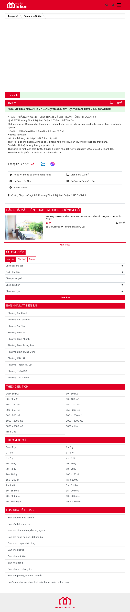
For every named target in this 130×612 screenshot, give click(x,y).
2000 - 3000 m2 (74, 420)
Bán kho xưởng (16, 549)
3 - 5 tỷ (69, 452)
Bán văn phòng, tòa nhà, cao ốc (25, 575)
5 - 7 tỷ (9, 458)
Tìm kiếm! (65, 297)
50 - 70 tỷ (71, 469)
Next (119, 56)
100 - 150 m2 (13, 404)
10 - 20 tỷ (11, 463)
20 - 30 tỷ (71, 463)
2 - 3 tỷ (9, 452)
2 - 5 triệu (11, 485)
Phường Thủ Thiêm (18, 377)
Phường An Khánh (17, 313)
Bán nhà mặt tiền (32, 16)
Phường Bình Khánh (19, 339)
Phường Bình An (16, 332)
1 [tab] (64, 88)
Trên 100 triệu (73, 501)
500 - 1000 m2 (74, 415)
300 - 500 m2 (13, 415)
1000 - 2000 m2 (14, 420)
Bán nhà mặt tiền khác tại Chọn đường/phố (43, 210)
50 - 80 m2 (12, 399)
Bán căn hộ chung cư (19, 524)
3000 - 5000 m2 (14, 426)
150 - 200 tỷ (12, 479)
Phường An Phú (16, 326)
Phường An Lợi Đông (19, 319)
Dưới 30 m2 (12, 393)
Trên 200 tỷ (72, 479)
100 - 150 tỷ (72, 474)
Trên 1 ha (11, 431)
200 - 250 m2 (13, 410)
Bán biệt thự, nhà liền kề (21, 517)
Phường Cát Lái (16, 358)
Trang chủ (13, 16)
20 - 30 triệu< (13, 496)
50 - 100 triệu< (14, 501)
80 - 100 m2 (72, 399)
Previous (11, 56)
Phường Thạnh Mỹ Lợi (20, 364)
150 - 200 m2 (73, 404)
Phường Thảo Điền (18, 371)
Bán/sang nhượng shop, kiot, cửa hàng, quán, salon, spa (38, 582)
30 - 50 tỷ (11, 469)
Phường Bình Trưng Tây (21, 345)
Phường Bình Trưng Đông (22, 351)
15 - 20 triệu (72, 490)
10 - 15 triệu (12, 490)
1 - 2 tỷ (69, 447)
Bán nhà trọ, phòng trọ (20, 569)
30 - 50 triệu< (73, 496)
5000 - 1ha (72, 426)
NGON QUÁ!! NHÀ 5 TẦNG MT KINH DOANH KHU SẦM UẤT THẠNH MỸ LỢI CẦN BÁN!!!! (84, 217)
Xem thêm (65, 245)
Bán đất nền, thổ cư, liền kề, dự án (26, 530)
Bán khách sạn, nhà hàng (21, 543)
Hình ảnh (13, 95)
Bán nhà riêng (15, 562)
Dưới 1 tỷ (11, 447)
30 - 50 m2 (72, 393)
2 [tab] (67, 88)
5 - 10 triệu (72, 485)
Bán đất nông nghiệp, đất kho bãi (25, 537)
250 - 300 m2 (73, 410)
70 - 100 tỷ (11, 474)
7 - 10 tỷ (70, 458)
